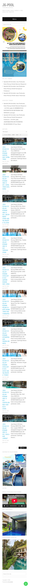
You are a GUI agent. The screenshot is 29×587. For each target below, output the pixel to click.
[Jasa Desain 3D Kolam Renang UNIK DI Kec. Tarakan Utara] (14, 233)
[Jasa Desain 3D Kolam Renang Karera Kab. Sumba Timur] (14, 142)
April (17, 134)
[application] (14, 501)
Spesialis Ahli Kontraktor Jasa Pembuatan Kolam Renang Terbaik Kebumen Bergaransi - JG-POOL (15, 106)
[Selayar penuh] (24, 506)
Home (9, 134)
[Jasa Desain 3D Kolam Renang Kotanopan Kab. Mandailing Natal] (14, 323)
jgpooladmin (5, 163)
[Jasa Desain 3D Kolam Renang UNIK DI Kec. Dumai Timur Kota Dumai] (14, 169)
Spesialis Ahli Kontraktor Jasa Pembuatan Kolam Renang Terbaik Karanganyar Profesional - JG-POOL (14, 117)
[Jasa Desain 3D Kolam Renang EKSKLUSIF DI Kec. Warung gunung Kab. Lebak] (14, 262)
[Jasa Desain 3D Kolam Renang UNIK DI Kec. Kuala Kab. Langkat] (14, 419)
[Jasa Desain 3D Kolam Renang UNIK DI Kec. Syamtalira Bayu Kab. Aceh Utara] (14, 385)
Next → (24, 447)
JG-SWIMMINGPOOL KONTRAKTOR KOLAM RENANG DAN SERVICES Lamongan (14, 110)
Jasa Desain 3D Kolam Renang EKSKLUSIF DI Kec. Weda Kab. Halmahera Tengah (5, 367)
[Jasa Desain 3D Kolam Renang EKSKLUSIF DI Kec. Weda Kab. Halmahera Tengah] (14, 353)
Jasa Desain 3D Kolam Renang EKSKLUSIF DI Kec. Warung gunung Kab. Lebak (6, 276)
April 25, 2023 (5, 161)
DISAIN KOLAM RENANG (9, 138)
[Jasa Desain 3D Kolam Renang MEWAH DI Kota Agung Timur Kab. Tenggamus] (14, 294)
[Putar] (4, 506)
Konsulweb (10, 582)
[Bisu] (22, 506)
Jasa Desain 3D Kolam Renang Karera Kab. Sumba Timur (6, 153)
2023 (13, 134)
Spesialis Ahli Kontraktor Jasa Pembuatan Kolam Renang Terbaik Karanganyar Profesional (14, 88)
